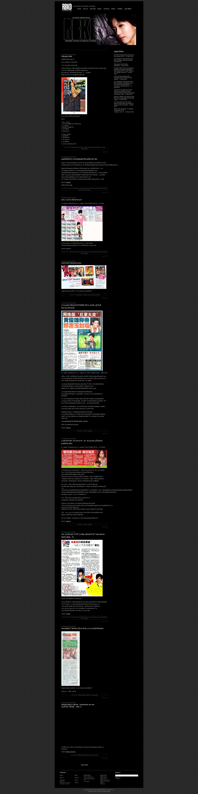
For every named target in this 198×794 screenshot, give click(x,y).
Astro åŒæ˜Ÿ (79, 294)
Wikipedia (102, 783)
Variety (76, 782)
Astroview (85, 294)
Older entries (84, 764)
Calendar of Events (64, 783)
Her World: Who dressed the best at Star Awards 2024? (124, 55)
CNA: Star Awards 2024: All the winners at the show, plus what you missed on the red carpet (123, 103)
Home (61, 775)
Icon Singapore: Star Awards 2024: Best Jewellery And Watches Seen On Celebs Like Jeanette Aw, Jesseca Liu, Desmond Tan (123, 84)
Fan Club (62, 780)
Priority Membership (89, 777)
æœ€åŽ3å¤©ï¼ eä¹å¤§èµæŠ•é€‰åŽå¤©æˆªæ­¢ (79, 159)
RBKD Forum (103, 776)
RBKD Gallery (103, 777)
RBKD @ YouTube (105, 781)
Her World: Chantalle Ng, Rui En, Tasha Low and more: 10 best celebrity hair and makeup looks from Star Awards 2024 (124, 92)
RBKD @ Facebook (105, 780)
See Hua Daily (94, 694)
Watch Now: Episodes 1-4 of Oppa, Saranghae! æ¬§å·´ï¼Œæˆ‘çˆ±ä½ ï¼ (123, 110)
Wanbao (68, 182)
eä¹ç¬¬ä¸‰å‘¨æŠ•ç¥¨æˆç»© (71, 200)
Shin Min (90, 430)
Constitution (87, 781)
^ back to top (105, 151)
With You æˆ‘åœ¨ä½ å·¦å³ (92, 754)
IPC (85, 780)
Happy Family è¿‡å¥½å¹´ (77, 147)
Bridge (101, 782)
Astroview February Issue (71, 263)
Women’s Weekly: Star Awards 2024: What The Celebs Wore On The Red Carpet (124, 98)
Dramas (77, 777)
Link (71, 185)
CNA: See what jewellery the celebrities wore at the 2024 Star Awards (123, 78)
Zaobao (68, 614)
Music (76, 780)
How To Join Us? (88, 776)
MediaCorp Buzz (70, 751)
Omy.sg (83, 189)
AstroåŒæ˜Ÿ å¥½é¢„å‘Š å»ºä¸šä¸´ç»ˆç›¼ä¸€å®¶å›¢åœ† (82, 628)
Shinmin (68, 428)
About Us (62, 781)
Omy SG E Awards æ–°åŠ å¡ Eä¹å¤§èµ (78, 188)
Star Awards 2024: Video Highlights (121, 64)
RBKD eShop (103, 778)
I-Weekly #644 (66, 56)
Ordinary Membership (89, 778)
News (76, 775)
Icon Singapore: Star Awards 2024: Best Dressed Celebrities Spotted (123, 59)
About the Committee (65, 782)
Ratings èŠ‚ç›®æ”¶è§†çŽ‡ (94, 147)
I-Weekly (86, 147)
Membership (87, 775)
